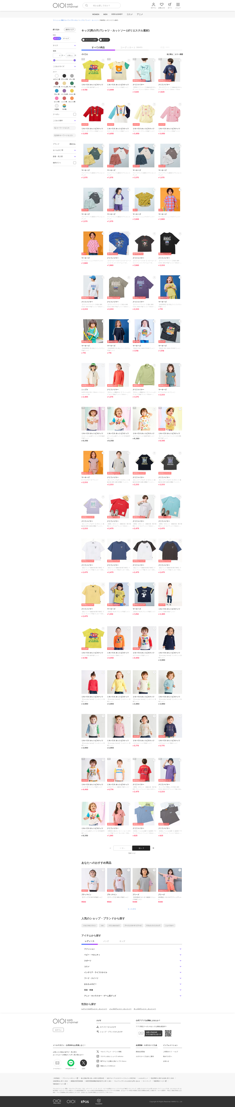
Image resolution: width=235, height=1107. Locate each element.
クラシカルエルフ (114, 925)
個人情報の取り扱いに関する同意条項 (92, 1078)
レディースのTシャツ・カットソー (94, 1009)
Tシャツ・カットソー (92, 20)
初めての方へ (167, 1056)
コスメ (129, 14)
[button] (64, 45)
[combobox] (102, 5)
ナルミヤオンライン (89, 925)
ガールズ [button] (65, 38)
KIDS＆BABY (116, 14)
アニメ (140, 14)
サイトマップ (147, 1081)
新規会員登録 (140, 1052)
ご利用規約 (56, 1078)
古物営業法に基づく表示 (60, 1081)
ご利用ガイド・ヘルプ (170, 1052)
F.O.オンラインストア (153, 925)
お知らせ (166, 1061)
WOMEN (95, 14)
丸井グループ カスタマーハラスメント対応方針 (121, 1078)
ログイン (58, 1030)
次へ (140, 848)
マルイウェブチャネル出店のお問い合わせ (127, 1081)
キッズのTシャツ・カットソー (145, 1009)
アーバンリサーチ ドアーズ (133, 925)
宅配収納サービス (58, 1084)
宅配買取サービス (159, 1081)
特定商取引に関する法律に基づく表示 (162, 1078)
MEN (105, 14)
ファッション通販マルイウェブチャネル (65, 20)
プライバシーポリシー (69, 1078)
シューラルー (169, 925)
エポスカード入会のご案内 (145, 1056)
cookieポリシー (143, 1078)
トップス (81, 20)
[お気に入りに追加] (103, 870)
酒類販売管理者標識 (77, 1081)
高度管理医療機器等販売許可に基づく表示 (98, 1081)
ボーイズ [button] (57, 38)
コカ (102, 925)
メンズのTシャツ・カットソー (120, 1009)
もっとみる (132, 909)
